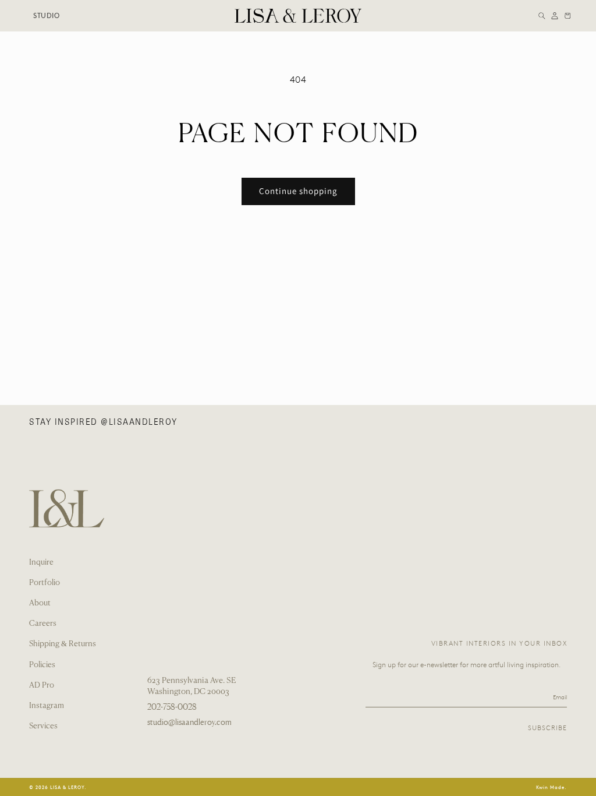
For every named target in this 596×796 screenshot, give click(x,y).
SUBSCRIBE (547, 728)
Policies (42, 665)
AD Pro (41, 685)
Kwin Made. (551, 787)
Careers (42, 624)
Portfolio (44, 583)
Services (43, 726)
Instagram (46, 706)
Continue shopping (298, 190)
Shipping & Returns (62, 644)
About (40, 603)
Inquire (41, 562)
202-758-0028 (172, 707)
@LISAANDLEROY (139, 422)
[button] (541, 15)
